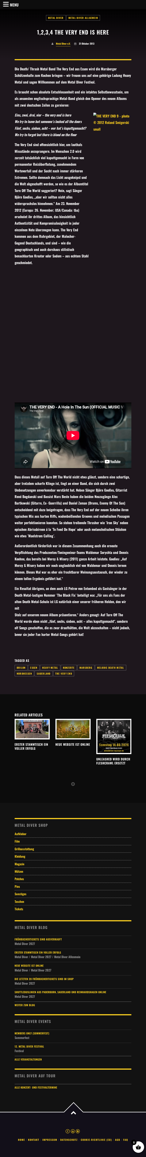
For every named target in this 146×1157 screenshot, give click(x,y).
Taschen (19, 901)
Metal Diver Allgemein (83, 18)
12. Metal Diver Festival (29, 1046)
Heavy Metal (50, 667)
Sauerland (43, 673)
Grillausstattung (24, 849)
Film (17, 841)
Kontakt (33, 1140)
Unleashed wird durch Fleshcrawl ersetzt (113, 761)
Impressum (49, 1140)
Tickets (19, 909)
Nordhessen (24, 673)
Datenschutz (69, 1140)
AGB (117, 1140)
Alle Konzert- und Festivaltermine (36, 1087)
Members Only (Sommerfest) (32, 1033)
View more (32, 729)
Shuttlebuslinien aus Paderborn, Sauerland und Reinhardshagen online (60, 992)
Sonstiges (20, 894)
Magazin (19, 864)
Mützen (19, 871)
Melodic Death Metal (110, 667)
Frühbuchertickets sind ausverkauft (38, 939)
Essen (33, 667)
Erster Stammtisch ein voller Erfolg (31, 746)
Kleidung (20, 856)
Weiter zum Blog (25, 1005)
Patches (19, 879)
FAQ (125, 1140)
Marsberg (85, 667)
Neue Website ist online (73, 744)
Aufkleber (20, 834)
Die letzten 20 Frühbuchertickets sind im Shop (44, 979)
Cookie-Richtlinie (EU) (96, 1140)
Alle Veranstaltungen (28, 1059)
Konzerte (69, 667)
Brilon (21, 667)
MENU (14, 5)
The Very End (63, 673)
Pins (17, 886)
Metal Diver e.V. (63, 43)
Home (21, 1140)
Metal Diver (56, 18)
